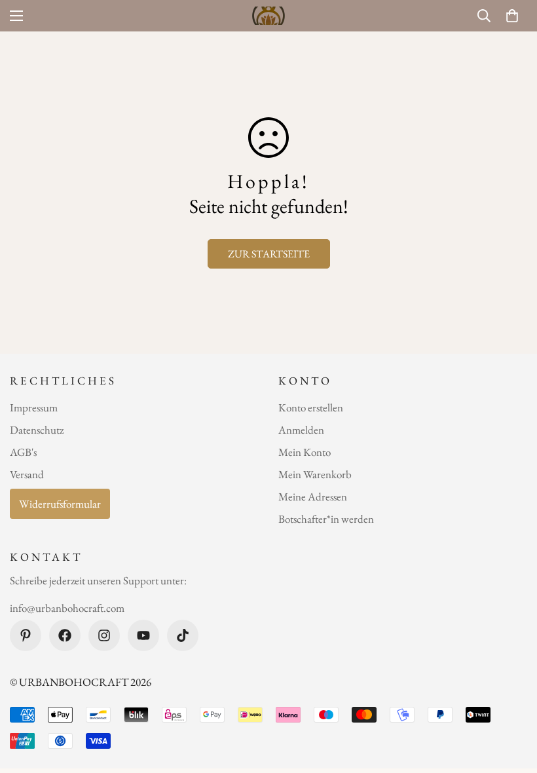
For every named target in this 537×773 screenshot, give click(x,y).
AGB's (23, 452)
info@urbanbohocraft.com (67, 608)
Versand (27, 474)
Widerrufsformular (60, 504)
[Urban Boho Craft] (268, 15)
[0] (512, 16)
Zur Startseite (269, 254)
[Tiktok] (182, 635)
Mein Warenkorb (315, 474)
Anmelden (301, 430)
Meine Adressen (312, 496)
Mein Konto (304, 452)
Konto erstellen (310, 407)
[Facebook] (65, 635)
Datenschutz (37, 430)
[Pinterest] (25, 635)
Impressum (34, 407)
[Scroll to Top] (511, 702)
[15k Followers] (104, 635)
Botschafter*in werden (326, 519)
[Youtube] (143, 635)
